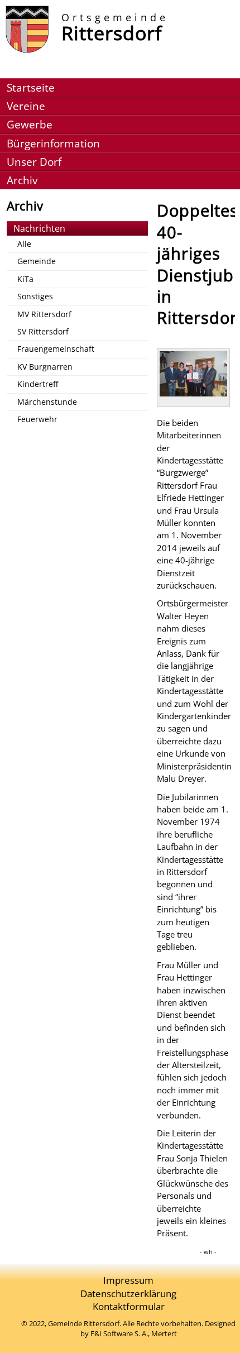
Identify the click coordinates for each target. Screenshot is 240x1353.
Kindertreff (37, 384)
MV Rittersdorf (44, 314)
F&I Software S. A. (119, 1333)
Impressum (128, 1280)
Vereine (26, 105)
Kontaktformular (129, 1306)
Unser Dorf (34, 161)
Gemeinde (36, 261)
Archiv (22, 180)
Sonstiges (35, 296)
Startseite (31, 87)
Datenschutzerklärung (128, 1293)
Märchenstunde (47, 401)
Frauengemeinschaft (55, 348)
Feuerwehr (37, 419)
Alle (24, 243)
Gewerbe (29, 124)
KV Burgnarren (45, 366)
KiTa (25, 279)
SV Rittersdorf (43, 331)
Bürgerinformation (53, 143)
